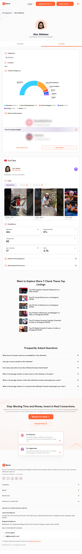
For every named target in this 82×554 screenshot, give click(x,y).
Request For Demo (39, 417)
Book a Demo (63, 4)
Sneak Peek (40, 424)
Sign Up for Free (44, 4)
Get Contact (59, 147)
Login (29, 4)
